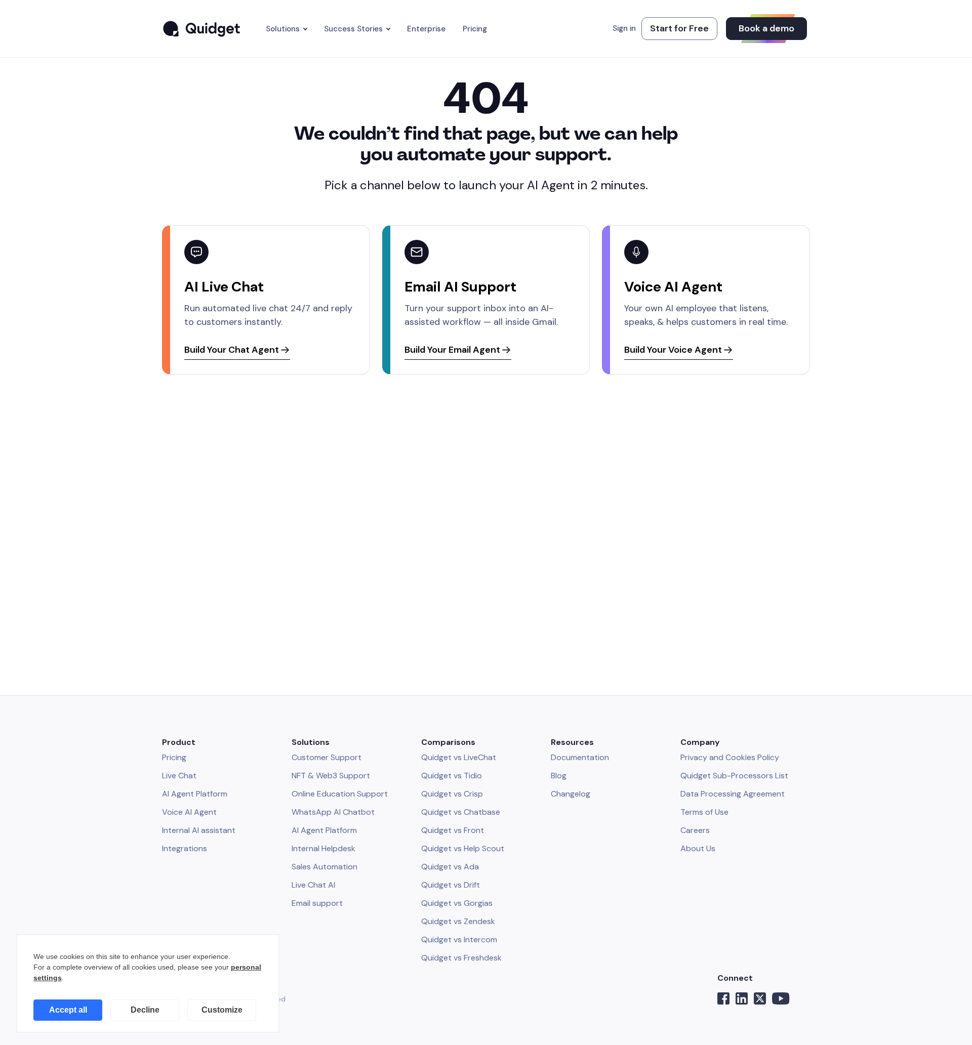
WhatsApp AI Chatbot (333, 812)
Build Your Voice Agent (674, 350)
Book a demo (766, 28)
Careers (695, 830)
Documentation (580, 757)
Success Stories (353, 29)
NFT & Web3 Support (331, 775)
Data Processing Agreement (732, 793)
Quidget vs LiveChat (458, 757)
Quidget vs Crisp (452, 793)
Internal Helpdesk (323, 848)
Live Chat (179, 775)
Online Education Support (340, 793)
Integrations (184, 848)
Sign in (624, 28)
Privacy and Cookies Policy (729, 757)
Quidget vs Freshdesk (461, 957)
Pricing (475, 29)
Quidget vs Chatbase (460, 812)
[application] (147, 983)
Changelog (570, 793)
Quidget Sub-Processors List (734, 775)
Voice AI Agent (189, 812)
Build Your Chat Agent (232, 350)
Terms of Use (704, 812)
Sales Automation (324, 866)
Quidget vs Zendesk (458, 921)
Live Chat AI (313, 885)
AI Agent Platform (194, 793)
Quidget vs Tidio (451, 775)
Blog (558, 775)
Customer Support (326, 757)
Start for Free (679, 28)
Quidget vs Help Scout (462, 848)
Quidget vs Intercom (459, 939)
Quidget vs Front (452, 830)
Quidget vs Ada (450, 866)
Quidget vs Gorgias (457, 903)
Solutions (283, 29)
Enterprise (426, 29)
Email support (317, 903)
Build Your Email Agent (453, 350)
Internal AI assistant (198, 830)
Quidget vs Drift (450, 885)
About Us (697, 848)
